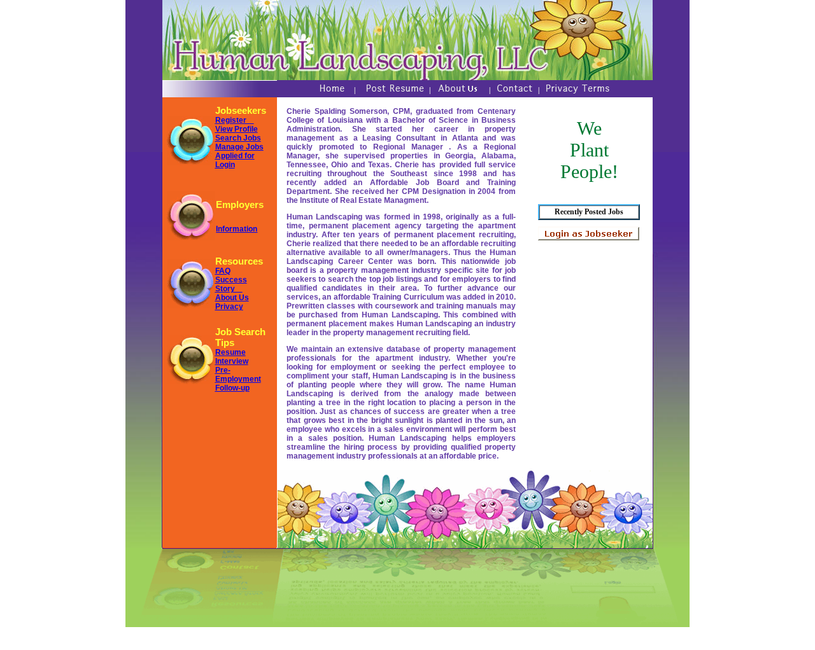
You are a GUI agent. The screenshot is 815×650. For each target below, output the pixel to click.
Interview (231, 361)
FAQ (222, 270)
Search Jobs (238, 138)
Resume (230, 352)
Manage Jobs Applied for (239, 151)
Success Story (231, 284)
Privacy (229, 306)
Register (234, 120)
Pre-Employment (238, 375)
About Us (232, 297)
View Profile (236, 129)
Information (236, 229)
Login (225, 164)
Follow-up (232, 388)
